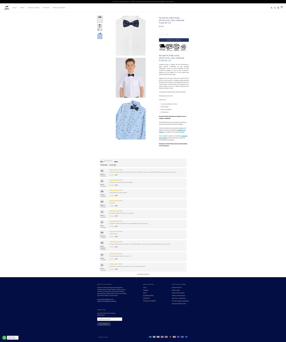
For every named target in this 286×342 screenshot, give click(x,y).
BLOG (145, 293)
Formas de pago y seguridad (180, 301)
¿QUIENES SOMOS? (34, 7)
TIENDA (22, 7)
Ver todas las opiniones (143, 274)
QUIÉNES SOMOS (148, 295)
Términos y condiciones (179, 298)
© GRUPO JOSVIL (103, 337)
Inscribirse (103, 324)
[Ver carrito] (278, 8)
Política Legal (176, 290)
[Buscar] (275, 8)
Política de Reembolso (178, 295)
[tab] (104, 165)
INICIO (15, 7)
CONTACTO (46, 7)
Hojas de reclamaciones (179, 303)
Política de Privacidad (178, 293)
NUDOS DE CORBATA (59, 7)
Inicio (144, 287)
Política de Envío (177, 287)
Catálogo (145, 290)
